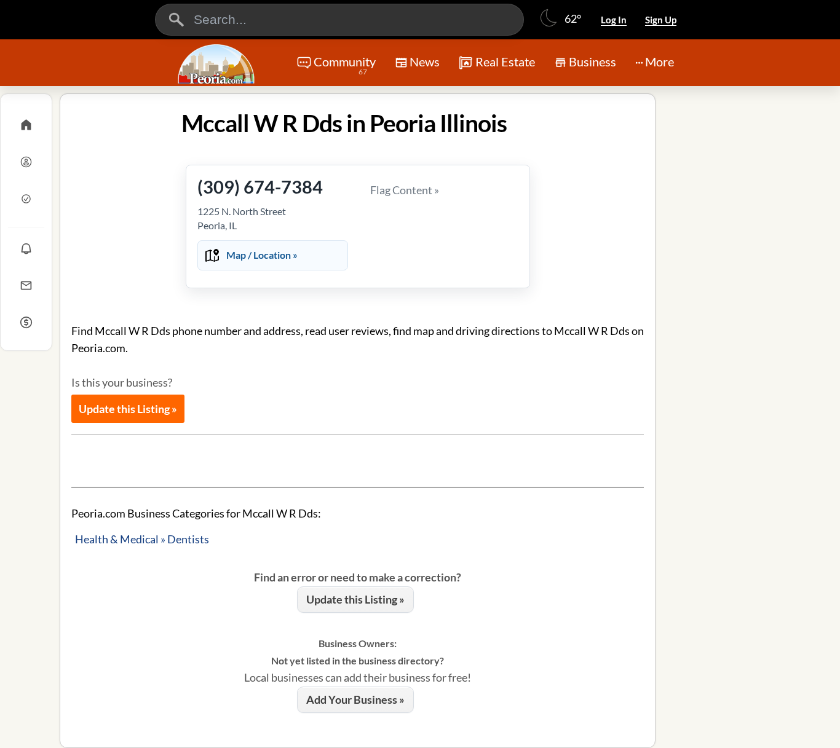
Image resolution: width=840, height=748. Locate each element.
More (659, 61)
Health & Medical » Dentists (142, 539)
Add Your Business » (355, 699)
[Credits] (26, 322)
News (425, 61)
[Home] (26, 125)
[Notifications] (26, 248)
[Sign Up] (26, 199)
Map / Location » (262, 255)
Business (592, 61)
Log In (614, 19)
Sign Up (660, 19)
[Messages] (26, 285)
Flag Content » (404, 190)
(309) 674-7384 (260, 186)
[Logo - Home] (218, 64)
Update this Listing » (128, 408)
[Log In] (26, 162)
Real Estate (505, 61)
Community (345, 65)
